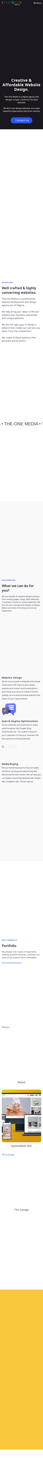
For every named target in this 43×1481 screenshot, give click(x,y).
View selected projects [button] (12, 962)
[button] (21, 120)
